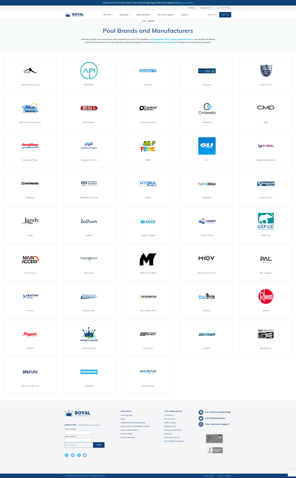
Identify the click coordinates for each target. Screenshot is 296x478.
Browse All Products (129, 430)
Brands (192, 8)
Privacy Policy (209, 476)
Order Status (170, 422)
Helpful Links (205, 8)
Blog (123, 419)
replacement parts (185, 39)
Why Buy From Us (172, 437)
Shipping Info (170, 426)
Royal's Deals (126, 434)
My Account (169, 419)
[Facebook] (66, 455)
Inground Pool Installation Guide (135, 426)
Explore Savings (186, 3)
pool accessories (156, 39)
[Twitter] (73, 455)
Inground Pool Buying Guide (133, 422)
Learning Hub (126, 415)
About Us (168, 434)
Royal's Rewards (128, 437)
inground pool (171, 42)
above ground (156, 42)
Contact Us (169, 415)
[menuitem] (108, 15)
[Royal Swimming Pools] (84, 413)
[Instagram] (79, 455)
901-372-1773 (223, 8)
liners (167, 39)
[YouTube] (85, 455)
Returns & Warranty (173, 430)
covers (173, 39)
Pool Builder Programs (174, 441)
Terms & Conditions (224, 476)
